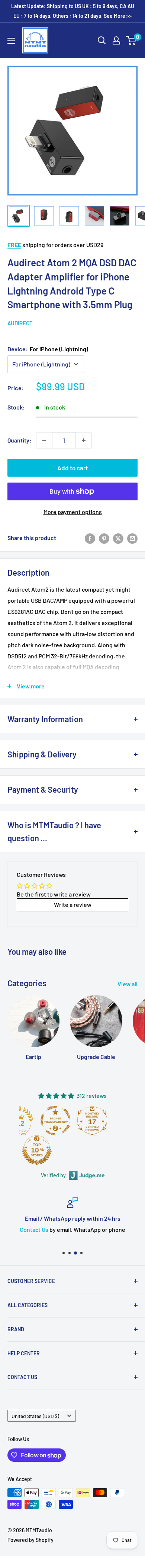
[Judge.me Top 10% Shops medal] (37, 1150)
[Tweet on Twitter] (118, 538)
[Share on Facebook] (90, 538)
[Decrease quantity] (44, 440)
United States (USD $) (35, 1416)
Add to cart (72, 467)
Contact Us (34, 1229)
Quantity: (19, 440)
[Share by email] (132, 538)
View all (127, 983)
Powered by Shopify (30, 1540)
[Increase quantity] (83, 440)
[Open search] (102, 40)
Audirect (20, 323)
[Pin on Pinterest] (104, 538)
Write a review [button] (72, 904)
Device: (47, 348)
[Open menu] (11, 41)
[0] (131, 40)
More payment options (73, 511)
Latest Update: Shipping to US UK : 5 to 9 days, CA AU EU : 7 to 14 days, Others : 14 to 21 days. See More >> (72, 11)
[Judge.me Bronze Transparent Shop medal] (55, 1120)
